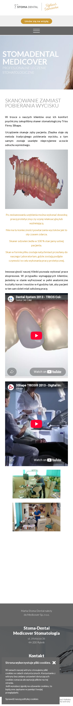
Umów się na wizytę (36, 21)
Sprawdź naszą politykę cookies (21, 699)
